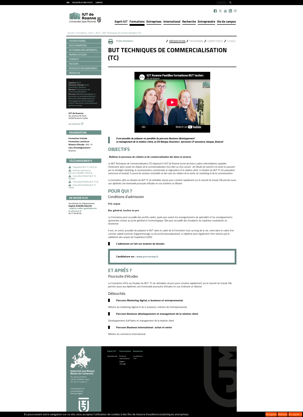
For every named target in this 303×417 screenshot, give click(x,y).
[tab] (177, 41)
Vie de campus (226, 21)
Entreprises (153, 21)
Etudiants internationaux (124, 357)
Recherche (189, 21)
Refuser (282, 414)
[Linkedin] (230, 11)
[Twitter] (220, 11)
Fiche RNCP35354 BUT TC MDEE (82, 186)
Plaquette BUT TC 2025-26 (85, 167)
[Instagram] (235, 11)
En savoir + (295, 414)
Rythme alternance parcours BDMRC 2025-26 (80, 171)
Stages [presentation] (231, 41)
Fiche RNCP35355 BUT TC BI (85, 181)
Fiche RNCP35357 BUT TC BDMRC (82, 177)
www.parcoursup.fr (147, 256)
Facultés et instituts (82, 2)
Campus (99, 2)
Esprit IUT (121, 21)
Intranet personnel (77, 388)
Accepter (271, 414)
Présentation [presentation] (177, 41)
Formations (137, 21)
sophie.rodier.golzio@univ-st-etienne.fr (82, 209)
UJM (67, 2)
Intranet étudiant (76, 391)
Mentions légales (76, 393)
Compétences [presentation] (215, 41)
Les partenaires (112, 356)
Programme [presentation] (196, 41)
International (171, 21)
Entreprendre (206, 21)
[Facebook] (215, 11)
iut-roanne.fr (74, 123)
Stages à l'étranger (122, 362)
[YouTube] (225, 11)
